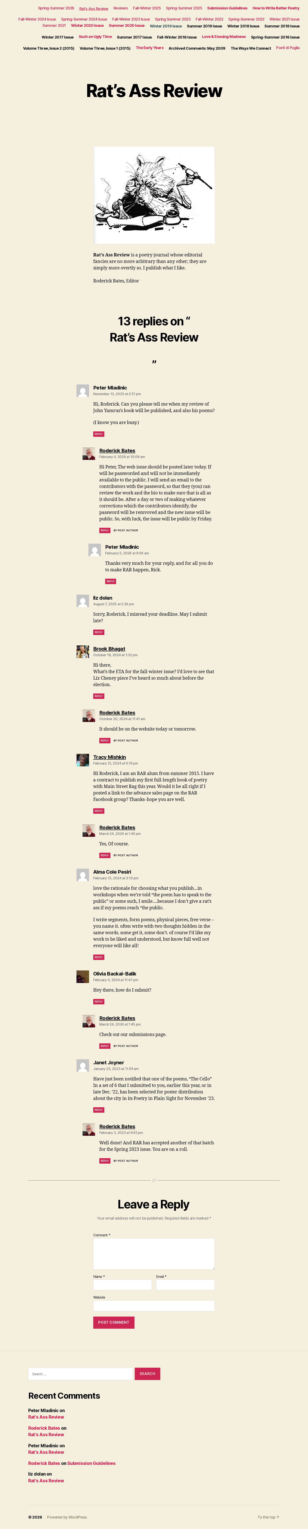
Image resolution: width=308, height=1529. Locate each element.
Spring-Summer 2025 (184, 8)
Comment (102, 1235)
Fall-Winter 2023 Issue (131, 19)
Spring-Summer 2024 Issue (84, 19)
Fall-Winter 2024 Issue (37, 19)
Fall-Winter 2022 (209, 19)
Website (99, 1297)
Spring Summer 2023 (172, 19)
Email (161, 1277)
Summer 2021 (54, 25)
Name (99, 1277)
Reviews (121, 8)
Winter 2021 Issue (284, 19)
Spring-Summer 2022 (246, 19)
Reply (99, 434)
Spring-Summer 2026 (56, 8)
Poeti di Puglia (288, 47)
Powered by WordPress (67, 1517)
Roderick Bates (44, 1428)
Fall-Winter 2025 (147, 8)
